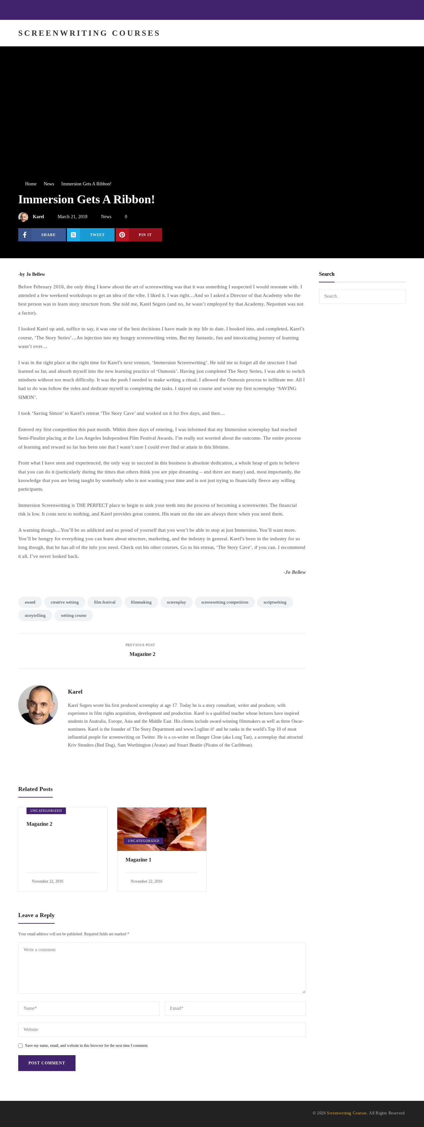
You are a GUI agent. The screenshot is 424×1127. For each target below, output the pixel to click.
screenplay (176, 602)
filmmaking (141, 602)
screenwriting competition (224, 602)
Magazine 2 (39, 824)
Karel (38, 216)
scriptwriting (275, 602)
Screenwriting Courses (347, 1113)
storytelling (35, 615)
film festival (105, 602)
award (30, 602)
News (106, 216)
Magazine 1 (138, 859)
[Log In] (399, 33)
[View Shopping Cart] (371, 33)
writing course (73, 615)
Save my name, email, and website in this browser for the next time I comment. (86, 1045)
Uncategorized (46, 810)
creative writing (65, 602)
